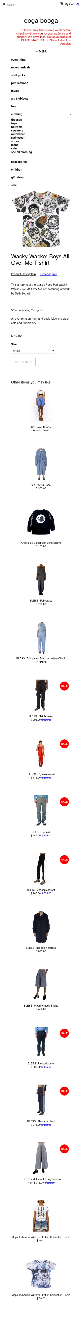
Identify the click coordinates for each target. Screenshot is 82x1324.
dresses (16, 119)
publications (41, 83)
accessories (19, 162)
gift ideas (17, 177)
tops (14, 123)
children (16, 169)
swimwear (17, 137)
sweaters (17, 130)
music (41, 91)
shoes (15, 141)
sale (14, 148)
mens (15, 144)
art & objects (19, 98)
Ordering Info (48, 274)
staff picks (18, 75)
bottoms (16, 126)
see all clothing (21, 152)
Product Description (23, 274)
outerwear (18, 134)
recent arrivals (20, 67)
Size (14, 344)
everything (18, 59)
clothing (41, 114)
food (14, 106)
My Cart (72, 4)
